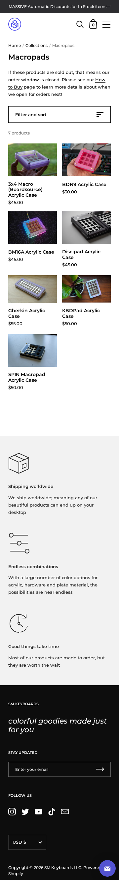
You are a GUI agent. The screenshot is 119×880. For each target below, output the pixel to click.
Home (14, 45)
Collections (36, 45)
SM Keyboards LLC (62, 867)
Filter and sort (31, 114)
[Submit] (100, 769)
